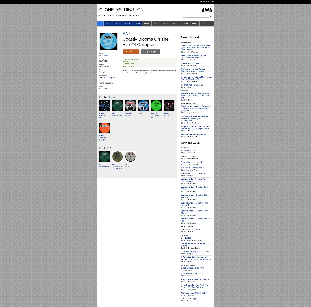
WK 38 (165, 23)
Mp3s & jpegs (151, 52)
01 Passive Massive (131, 59)
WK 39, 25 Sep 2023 (108, 77)
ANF (127, 33)
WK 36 (146, 23)
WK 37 (156, 23)
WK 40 (185, 23)
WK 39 (175, 23)
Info (138, 15)
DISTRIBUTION (121, 10)
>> (203, 23)
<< (100, 23)
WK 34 (127, 23)
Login (212, 2)
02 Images (127, 61)
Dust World (104, 56)
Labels (131, 15)
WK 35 (137, 23)
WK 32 (108, 23)
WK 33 (118, 23)
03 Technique (129, 64)
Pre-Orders (120, 15)
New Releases (105, 15)
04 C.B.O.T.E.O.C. (129, 66)
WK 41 (194, 23)
